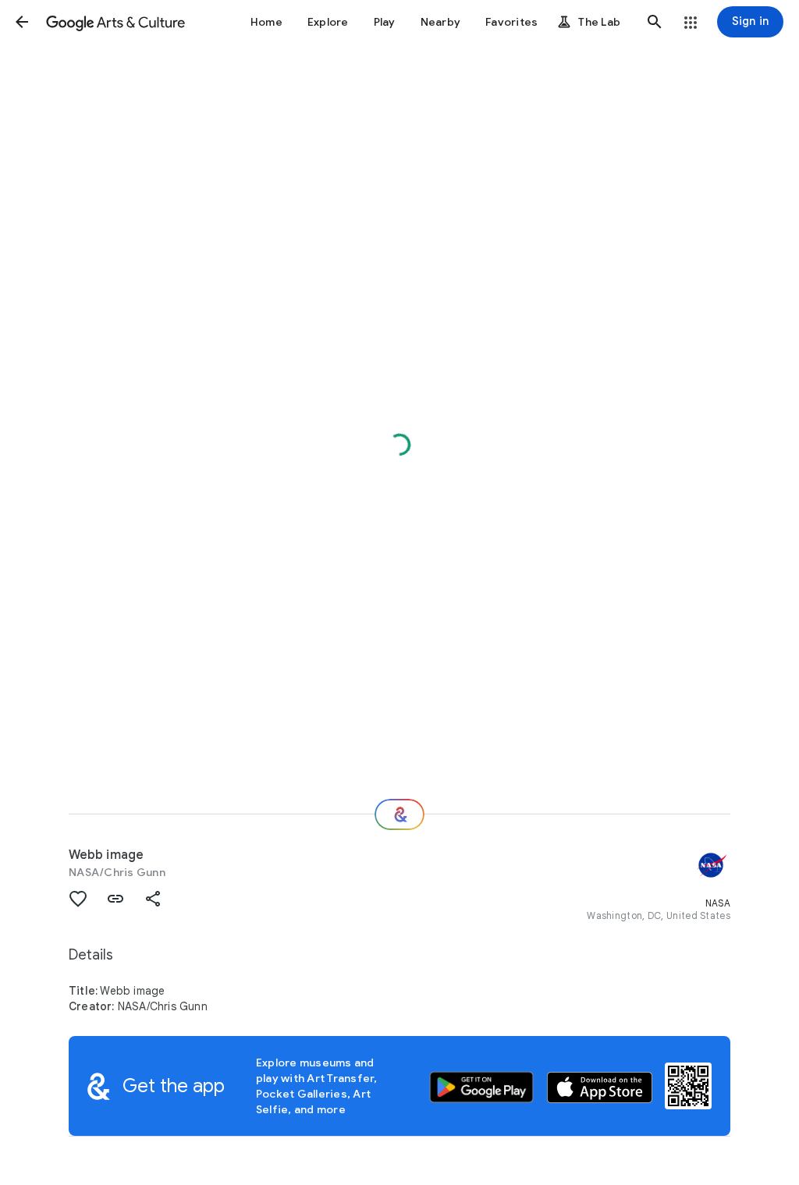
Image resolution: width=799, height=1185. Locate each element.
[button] (22, 22)
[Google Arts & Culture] (115, 22)
